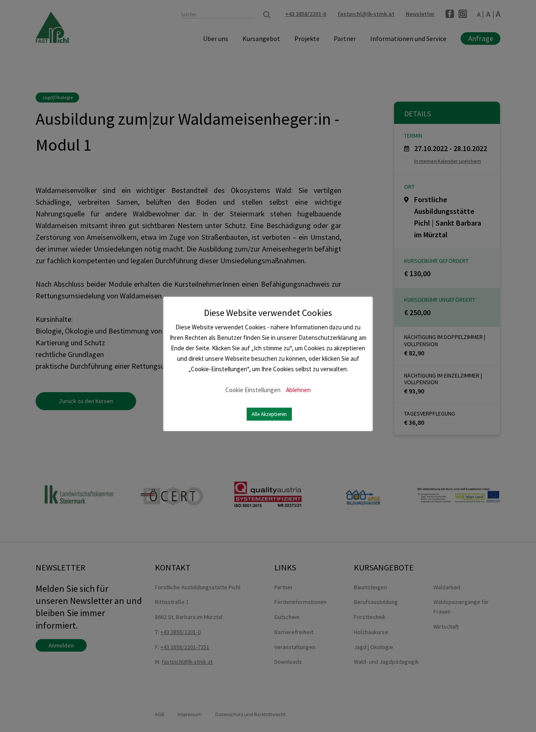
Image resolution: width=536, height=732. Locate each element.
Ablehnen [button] (298, 390)
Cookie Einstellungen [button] (253, 390)
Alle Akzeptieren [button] (269, 414)
